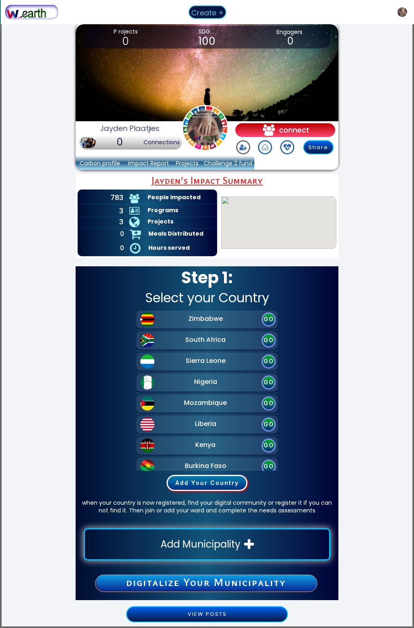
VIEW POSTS (207, 614)
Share (318, 147)
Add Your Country (207, 482)
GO (269, 319)
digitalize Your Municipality (206, 582)
